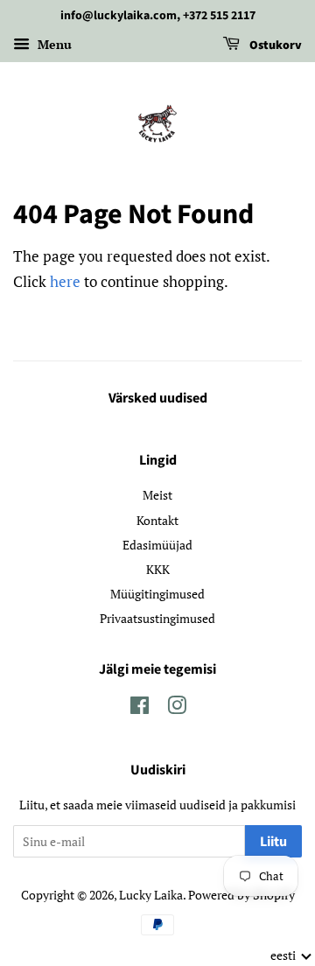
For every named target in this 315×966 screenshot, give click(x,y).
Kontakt (157, 520)
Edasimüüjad (157, 544)
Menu (53, 44)
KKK (158, 569)
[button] (291, 955)
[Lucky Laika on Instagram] (176, 708)
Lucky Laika (151, 894)
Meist (157, 494)
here (65, 281)
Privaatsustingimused (157, 618)
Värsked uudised (157, 398)
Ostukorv (274, 45)
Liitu (273, 841)
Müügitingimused (157, 593)
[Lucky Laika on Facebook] (140, 708)
